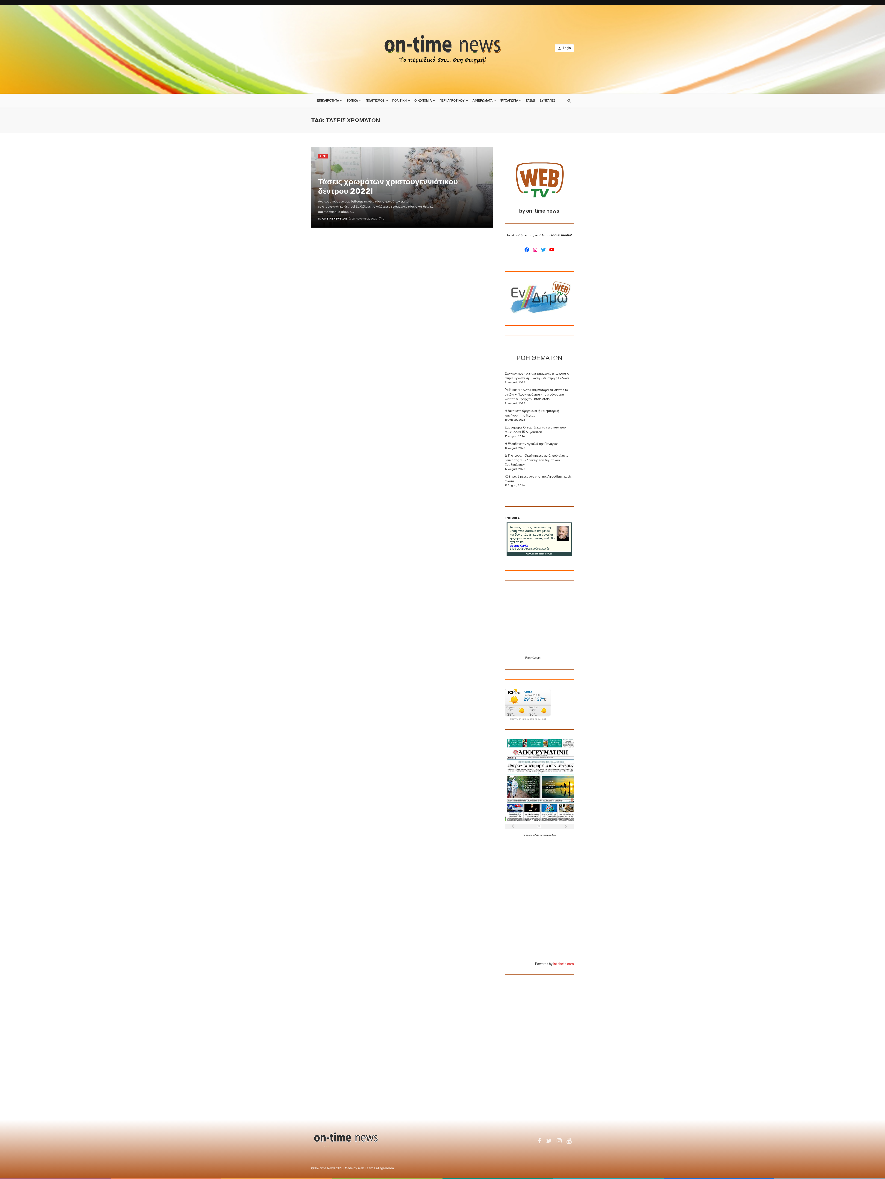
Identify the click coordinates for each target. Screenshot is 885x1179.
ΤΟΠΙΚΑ (352, 100)
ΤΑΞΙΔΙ (530, 100)
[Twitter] (543, 249)
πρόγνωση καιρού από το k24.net (528, 719)
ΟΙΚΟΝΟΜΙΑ (423, 100)
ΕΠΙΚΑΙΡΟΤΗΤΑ (328, 100)
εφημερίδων (550, 835)
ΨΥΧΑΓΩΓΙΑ (509, 100)
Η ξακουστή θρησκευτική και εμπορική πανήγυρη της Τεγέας (532, 413)
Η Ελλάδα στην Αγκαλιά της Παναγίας (531, 444)
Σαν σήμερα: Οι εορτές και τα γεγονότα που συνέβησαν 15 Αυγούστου (535, 429)
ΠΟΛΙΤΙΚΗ (399, 100)
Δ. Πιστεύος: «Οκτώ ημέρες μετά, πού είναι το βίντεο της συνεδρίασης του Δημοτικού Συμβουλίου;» (537, 460)
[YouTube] (552, 249)
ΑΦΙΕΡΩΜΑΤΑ (482, 100)
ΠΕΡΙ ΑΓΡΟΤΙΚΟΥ (452, 100)
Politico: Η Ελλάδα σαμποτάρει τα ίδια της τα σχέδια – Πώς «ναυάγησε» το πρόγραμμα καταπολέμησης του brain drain (536, 394)
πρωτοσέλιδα (532, 835)
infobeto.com (563, 964)
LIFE (323, 156)
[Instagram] (535, 249)
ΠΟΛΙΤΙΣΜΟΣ (375, 100)
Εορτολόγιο (532, 658)
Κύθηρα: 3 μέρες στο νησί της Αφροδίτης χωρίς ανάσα (538, 479)
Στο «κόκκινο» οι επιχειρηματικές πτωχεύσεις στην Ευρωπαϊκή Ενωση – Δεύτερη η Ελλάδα (537, 376)
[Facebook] (527, 249)
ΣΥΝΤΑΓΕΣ (547, 100)
